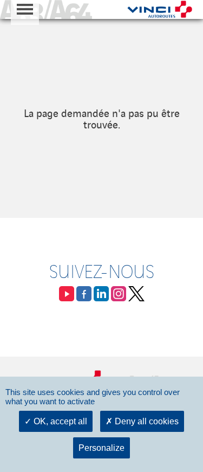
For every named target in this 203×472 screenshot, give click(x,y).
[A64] (46, 9)
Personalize (101, 447)
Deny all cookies (146, 421)
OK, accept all (59, 421)
